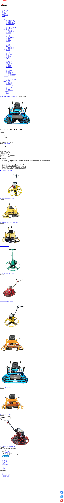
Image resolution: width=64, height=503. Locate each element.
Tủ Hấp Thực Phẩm (9, 63)
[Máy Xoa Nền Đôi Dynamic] (11, 245)
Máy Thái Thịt (8, 65)
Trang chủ (1, 96)
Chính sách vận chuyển (5, 476)
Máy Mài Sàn (8, 41)
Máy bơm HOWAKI (9, 69)
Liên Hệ (3, 477)
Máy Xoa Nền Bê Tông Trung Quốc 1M (6, 301)
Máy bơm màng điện (11, 75)
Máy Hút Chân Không (9, 61)
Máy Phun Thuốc (9, 54)
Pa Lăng (7, 93)
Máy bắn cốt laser (9, 82)
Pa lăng (3, 467)
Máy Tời (7, 92)
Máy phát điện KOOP (9, 26)
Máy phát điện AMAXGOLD (11, 23)
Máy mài (7, 88)
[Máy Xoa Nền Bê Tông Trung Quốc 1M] (13, 300)
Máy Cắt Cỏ (8, 50)
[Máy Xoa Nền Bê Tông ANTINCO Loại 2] (12, 272)
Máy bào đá (8, 59)
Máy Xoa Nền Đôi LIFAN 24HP (5, 387)
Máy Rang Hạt (8, 55)
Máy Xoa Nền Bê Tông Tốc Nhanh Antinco (7, 198)
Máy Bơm (3, 12)
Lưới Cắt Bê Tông (11, 31)
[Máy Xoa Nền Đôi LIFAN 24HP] (15, 386)
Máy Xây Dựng (6, 29)
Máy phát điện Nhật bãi (9, 28)
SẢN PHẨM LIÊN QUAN (6, 170)
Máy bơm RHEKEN (9, 72)
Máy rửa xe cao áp (11, 77)
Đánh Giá (3, 16)
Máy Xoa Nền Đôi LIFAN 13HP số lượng (6, 142)
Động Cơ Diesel (8, 44)
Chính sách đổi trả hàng (6, 474)
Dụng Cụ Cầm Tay (5, 14)
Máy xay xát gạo (8, 53)
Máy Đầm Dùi (8, 40)
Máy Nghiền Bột (8, 52)
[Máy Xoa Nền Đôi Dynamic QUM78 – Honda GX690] (11, 221)
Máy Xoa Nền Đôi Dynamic (4, 246)
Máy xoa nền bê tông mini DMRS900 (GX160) (7, 446)
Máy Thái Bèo (8, 56)
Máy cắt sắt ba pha (11, 37)
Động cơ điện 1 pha (11, 47)
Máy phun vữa (8, 33)
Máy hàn (7, 86)
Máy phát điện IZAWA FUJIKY (11, 27)
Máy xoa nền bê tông (9, 35)
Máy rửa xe (4, 13)
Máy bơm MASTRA (9, 71)
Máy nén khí (8, 89)
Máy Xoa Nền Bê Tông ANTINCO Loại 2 (7, 273)
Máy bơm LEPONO (9, 70)
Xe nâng (3, 468)
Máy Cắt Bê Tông (9, 30)
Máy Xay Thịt (8, 66)
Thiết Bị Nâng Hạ (5, 15)
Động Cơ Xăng (8, 45)
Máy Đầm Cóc (8, 38)
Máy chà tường (8, 84)
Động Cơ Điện (8, 46)
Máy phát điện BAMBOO (10, 22)
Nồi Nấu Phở (8, 62)
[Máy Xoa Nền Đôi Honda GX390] (12, 413)
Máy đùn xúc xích (9, 60)
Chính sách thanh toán (5, 475)
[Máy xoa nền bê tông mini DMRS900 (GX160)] (15, 445)
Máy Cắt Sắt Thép (9, 36)
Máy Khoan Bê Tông (9, 87)
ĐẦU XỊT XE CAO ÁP (12, 79)
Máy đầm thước (8, 32)
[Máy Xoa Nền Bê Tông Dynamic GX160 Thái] (15, 328)
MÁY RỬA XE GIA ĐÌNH (12, 78)
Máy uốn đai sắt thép (9, 34)
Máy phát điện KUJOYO (10, 24)
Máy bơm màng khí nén (12, 74)
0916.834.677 (7, 451)
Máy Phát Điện (4, 8)
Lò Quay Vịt (8, 58)
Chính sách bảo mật (5, 473)
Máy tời (3, 466)
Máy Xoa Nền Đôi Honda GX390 (5, 414)
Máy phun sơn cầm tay (9, 90)
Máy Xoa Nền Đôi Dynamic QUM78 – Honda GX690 (9, 222)
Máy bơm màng (8, 73)
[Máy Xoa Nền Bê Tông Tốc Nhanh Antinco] (15, 197)
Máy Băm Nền (8, 39)
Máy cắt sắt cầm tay (9, 83)
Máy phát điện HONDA (10, 20)
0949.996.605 (7, 452)
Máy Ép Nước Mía (9, 67)
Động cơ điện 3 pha (11, 48)
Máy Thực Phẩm (4, 11)
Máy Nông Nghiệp (5, 10)
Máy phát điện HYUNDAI (10, 21)
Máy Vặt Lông (8, 64)
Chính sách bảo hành (5, 472)
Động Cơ (3, 9)
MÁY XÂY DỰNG (7, 96)
